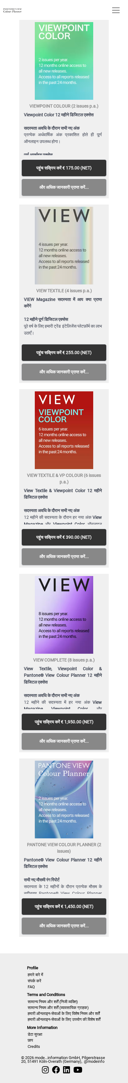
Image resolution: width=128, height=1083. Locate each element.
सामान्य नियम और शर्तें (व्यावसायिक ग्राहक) (58, 1007)
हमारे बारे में (35, 974)
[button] (115, 10)
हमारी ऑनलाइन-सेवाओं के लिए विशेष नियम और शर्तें (64, 1013)
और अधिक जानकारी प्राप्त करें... (64, 187)
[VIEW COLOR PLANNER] (12, 9)
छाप (30, 1040)
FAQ (31, 986)
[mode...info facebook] (56, 1070)
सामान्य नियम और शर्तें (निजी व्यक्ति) (53, 1001)
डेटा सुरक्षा (35, 1034)
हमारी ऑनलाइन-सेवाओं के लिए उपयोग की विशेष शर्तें (64, 1019)
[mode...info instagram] (45, 1070)
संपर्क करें (34, 981)
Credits (34, 1046)
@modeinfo (94, 1061)
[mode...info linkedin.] (66, 1070)
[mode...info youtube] (78, 1070)
